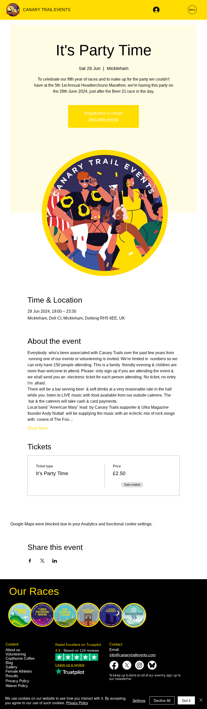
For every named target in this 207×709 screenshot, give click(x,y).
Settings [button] (139, 700)
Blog (9, 663)
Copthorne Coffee (20, 658)
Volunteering (16, 654)
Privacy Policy (17, 681)
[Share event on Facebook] (30, 561)
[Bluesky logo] (152, 665)
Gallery (11, 667)
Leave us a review (69, 665)
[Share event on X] (42, 561)
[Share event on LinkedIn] (54, 561)
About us (13, 650)
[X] (126, 665)
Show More (38, 428)
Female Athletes (19, 671)
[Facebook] (114, 665)
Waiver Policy (17, 685)
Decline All (162, 700)
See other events (103, 119)
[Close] (201, 700)
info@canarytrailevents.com (133, 655)
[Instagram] (139, 665)
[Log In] (155, 10)
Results (12, 676)
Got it (186, 700)
